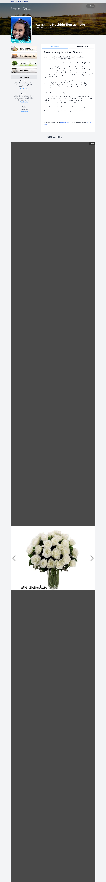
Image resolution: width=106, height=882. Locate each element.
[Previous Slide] (14, 558)
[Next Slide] (92, 558)
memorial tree (64, 122)
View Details (24, 89)
